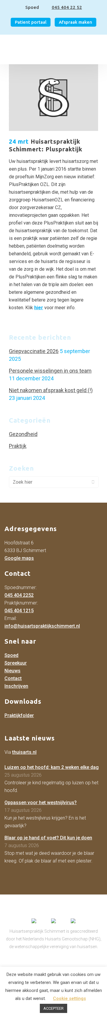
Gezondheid (23, 434)
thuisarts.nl (24, 752)
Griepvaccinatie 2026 (34, 351)
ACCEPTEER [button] (53, 1008)
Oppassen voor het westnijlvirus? (40, 802)
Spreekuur (15, 663)
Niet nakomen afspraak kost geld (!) (51, 390)
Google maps (19, 558)
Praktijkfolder (19, 715)
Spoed (11, 655)
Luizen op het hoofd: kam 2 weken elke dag (51, 767)
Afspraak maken (75, 22)
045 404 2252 (19, 595)
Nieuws (12, 671)
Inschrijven (16, 686)
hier (38, 307)
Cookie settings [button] (69, 998)
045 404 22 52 (67, 7)
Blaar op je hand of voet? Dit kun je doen (48, 838)
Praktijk (17, 446)
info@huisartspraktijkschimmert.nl (42, 626)
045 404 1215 (19, 610)
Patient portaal (30, 22)
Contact (13, 678)
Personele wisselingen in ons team (50, 371)
